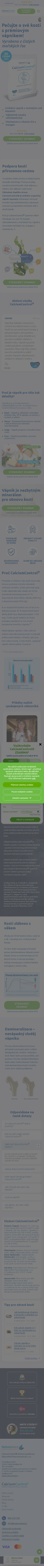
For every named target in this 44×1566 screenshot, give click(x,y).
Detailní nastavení (20, 798)
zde (34, 778)
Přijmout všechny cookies (22, 785)
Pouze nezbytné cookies (22, 792)
